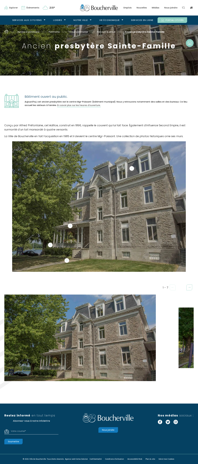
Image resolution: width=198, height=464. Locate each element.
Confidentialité (96, 459)
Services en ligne (142, 20)
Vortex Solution (81, 459)
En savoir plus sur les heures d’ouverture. (79, 105)
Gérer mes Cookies (166, 459)
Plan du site (150, 459)
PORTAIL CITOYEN (175, 20)
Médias (155, 7)
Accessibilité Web (134, 459)
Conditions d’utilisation (114, 459)
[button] (189, 287)
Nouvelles (142, 7)
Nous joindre (170, 7)
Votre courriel (18, 431)
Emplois (127, 7)
